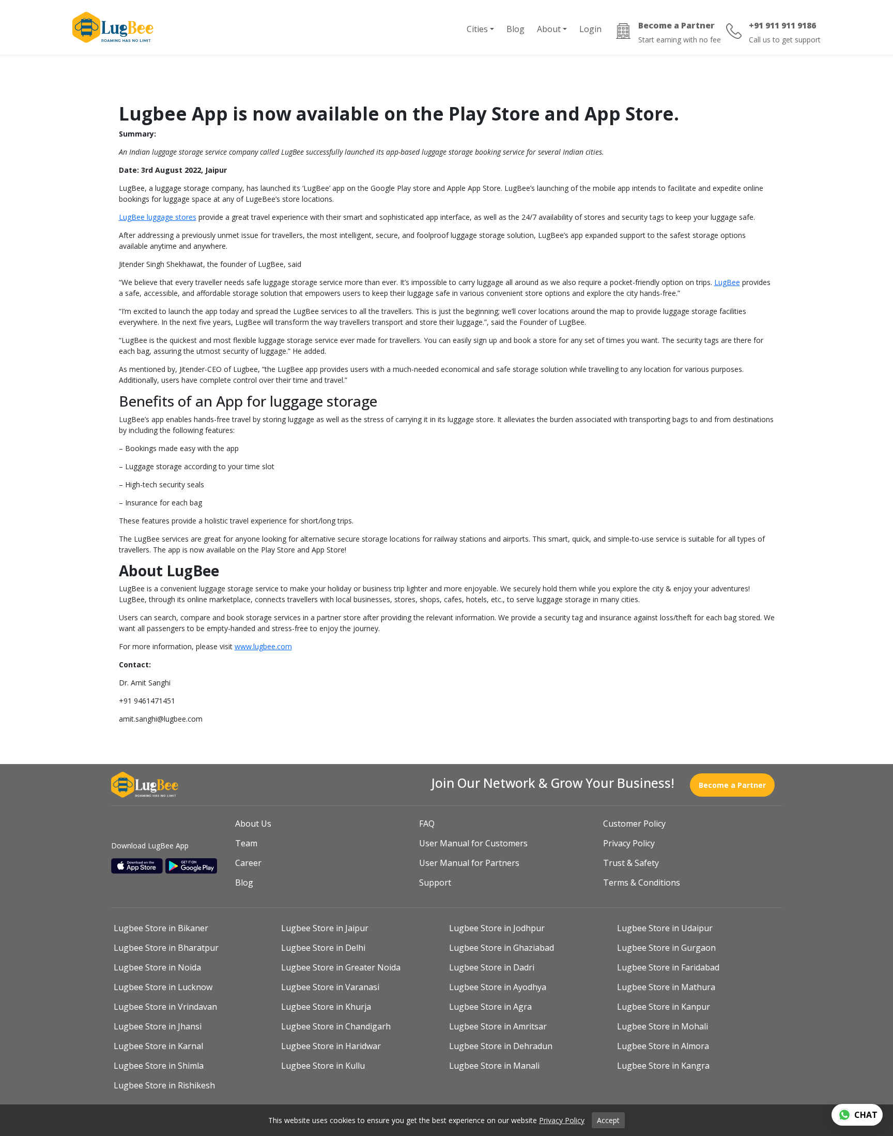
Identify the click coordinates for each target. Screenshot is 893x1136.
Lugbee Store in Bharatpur (166, 947)
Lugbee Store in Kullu (323, 1065)
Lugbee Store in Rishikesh (164, 1085)
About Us (253, 823)
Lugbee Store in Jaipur (324, 928)
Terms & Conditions (641, 882)
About (549, 29)
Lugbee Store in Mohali (662, 1026)
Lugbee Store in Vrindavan (165, 1006)
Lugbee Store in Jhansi (158, 1026)
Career (248, 863)
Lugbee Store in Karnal (158, 1046)
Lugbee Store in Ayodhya (497, 987)
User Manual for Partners (469, 863)
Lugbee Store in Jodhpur (497, 928)
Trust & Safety (631, 863)
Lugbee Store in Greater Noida (341, 967)
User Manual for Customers (473, 843)
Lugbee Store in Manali (494, 1065)
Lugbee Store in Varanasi (330, 987)
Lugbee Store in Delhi (323, 947)
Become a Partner (732, 785)
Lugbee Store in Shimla (159, 1065)
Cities (477, 29)
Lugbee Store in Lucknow (163, 987)
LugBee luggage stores (157, 217)
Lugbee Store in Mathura (666, 987)
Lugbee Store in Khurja (326, 1006)
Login (590, 29)
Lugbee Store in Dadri (491, 967)
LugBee (727, 282)
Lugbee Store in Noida (157, 967)
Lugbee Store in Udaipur (665, 928)
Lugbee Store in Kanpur (663, 1006)
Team (246, 843)
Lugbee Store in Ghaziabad (501, 947)
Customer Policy (634, 823)
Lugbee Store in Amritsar (498, 1026)
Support (435, 882)
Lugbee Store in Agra (490, 1006)
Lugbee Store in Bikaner (161, 928)
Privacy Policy (629, 843)
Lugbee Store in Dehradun (500, 1046)
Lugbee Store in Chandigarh (336, 1026)
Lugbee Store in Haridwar (331, 1046)
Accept (608, 1120)
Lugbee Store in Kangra (663, 1065)
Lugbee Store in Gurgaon (666, 947)
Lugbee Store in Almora (663, 1046)
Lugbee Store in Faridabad (668, 967)
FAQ (427, 823)
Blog (515, 29)
